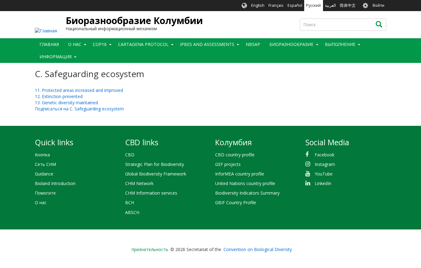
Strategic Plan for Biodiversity (154, 164)
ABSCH (132, 212)
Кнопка (42, 155)
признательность (150, 249)
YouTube (324, 174)
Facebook (324, 155)
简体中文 (348, 5)
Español (295, 5)
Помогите (45, 193)
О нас (41, 202)
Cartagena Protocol (143, 44)
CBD (129, 155)
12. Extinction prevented (59, 96)
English (257, 5)
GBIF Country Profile (235, 202)
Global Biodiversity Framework (155, 174)
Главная (49, 44)
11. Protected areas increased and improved (79, 90)
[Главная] (46, 30)
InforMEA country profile (239, 174)
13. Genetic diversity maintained (66, 102)
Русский (313, 5)
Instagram (325, 164)
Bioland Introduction (55, 183)
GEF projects (228, 164)
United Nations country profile (245, 183)
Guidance (44, 174)
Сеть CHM (45, 164)
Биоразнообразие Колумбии (134, 20)
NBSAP (253, 44)
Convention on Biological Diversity (257, 249)
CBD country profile (235, 155)
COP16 (100, 44)
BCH (129, 202)
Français (276, 5)
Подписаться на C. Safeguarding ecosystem (79, 109)
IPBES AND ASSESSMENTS (207, 44)
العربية (330, 5)
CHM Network (139, 183)
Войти (378, 5)
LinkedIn (323, 183)
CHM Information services (151, 193)
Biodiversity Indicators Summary (247, 193)
